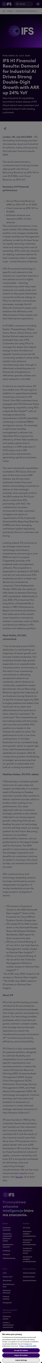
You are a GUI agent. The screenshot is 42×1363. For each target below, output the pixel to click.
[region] (21, 1347)
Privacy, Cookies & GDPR (28, 1346)
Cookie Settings (21, 1360)
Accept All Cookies (21, 1350)
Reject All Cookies (21, 1355)
